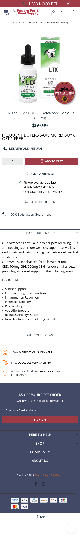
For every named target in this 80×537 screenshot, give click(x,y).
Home (15, 22)
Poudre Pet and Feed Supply (26, 12)
